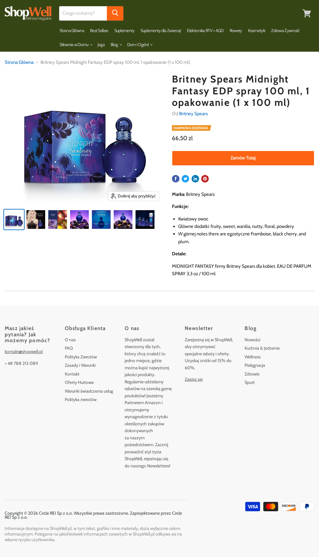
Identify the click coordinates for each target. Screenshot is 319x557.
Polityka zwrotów (81, 399)
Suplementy (124, 30)
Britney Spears (193, 113)
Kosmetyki (256, 30)
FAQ (69, 348)
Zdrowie (252, 374)
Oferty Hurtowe (79, 382)
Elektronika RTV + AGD (205, 30)
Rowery (236, 30)
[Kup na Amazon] (84, 138)
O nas (70, 339)
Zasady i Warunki (80, 365)
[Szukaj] (115, 13)
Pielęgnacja (255, 365)
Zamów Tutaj (243, 158)
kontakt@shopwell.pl (24, 351)
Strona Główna (72, 30)
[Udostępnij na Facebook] (175, 178)
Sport (250, 382)
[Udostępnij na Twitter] (185, 178)
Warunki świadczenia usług (89, 391)
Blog (115, 44)
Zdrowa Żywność (285, 30)
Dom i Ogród (138, 44)
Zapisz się (194, 379)
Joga (101, 44)
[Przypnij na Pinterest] (205, 178)
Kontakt (72, 374)
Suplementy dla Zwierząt (160, 30)
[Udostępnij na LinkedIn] (195, 178)
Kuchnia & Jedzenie (262, 348)
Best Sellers (99, 30)
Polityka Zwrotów (81, 357)
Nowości (252, 339)
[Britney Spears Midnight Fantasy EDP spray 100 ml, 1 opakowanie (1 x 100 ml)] (14, 219)
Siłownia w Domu (74, 44)
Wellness (253, 357)
